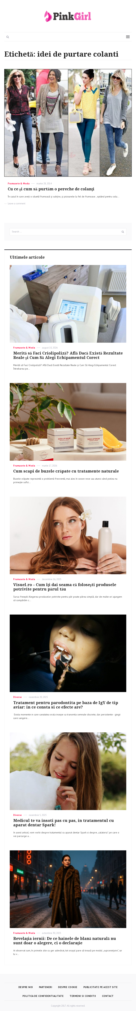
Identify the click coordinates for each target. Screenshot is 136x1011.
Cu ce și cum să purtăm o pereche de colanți (51, 189)
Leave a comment (16, 203)
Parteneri (45, 987)
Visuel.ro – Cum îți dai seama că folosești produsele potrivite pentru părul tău (64, 587)
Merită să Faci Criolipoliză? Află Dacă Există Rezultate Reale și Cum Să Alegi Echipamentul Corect (68, 355)
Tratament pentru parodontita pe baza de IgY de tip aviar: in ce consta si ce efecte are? (65, 705)
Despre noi (25, 987)
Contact (108, 996)
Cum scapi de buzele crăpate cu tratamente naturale (66, 471)
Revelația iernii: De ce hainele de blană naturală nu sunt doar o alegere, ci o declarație (64, 940)
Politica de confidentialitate (43, 996)
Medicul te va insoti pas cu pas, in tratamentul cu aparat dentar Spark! (63, 822)
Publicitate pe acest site (100, 987)
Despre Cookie (67, 987)
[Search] (122, 231)
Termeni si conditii (83, 996)
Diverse (17, 697)
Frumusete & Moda (18, 183)
